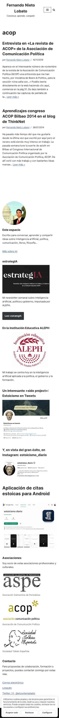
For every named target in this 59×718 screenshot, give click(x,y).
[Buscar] (54, 10)
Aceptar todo (12, 712)
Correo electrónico (12, 682)
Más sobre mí (9, 251)
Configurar (47, 712)
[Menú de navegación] (47, 9)
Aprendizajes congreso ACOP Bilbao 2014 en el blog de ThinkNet (28, 116)
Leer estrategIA (13, 315)
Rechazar (29, 712)
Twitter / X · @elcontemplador (18, 693)
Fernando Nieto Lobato (17, 60)
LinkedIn (7, 687)
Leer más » (13, 96)
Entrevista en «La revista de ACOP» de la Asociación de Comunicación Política (27, 48)
